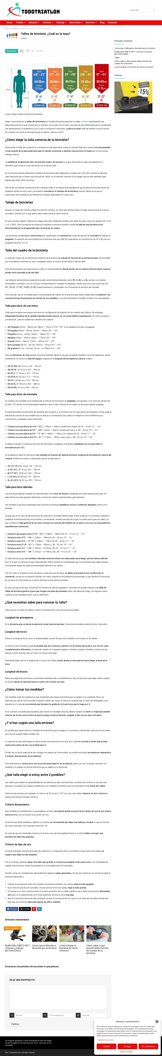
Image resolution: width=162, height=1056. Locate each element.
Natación (33, 22)
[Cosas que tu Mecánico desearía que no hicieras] (44, 927)
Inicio (7, 28)
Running (60, 22)
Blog (102, 22)
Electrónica (74, 22)
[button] (157, 1021)
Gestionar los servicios (106, 1040)
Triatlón (19, 22)
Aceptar (106, 1046)
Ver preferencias (148, 1046)
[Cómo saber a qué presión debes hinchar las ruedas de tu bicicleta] (98, 927)
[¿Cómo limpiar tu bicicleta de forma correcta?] (71, 927)
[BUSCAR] (154, 10)
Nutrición (90, 22)
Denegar (127, 1046)
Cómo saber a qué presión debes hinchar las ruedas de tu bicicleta (97, 949)
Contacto (112, 22)
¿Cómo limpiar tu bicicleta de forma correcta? (68, 948)
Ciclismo (47, 22)
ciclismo (85, 121)
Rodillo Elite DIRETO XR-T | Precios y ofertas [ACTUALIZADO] (17, 948)
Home (9, 22)
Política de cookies (126, 1052)
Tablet (117, 57)
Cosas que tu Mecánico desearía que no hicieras (44, 946)
